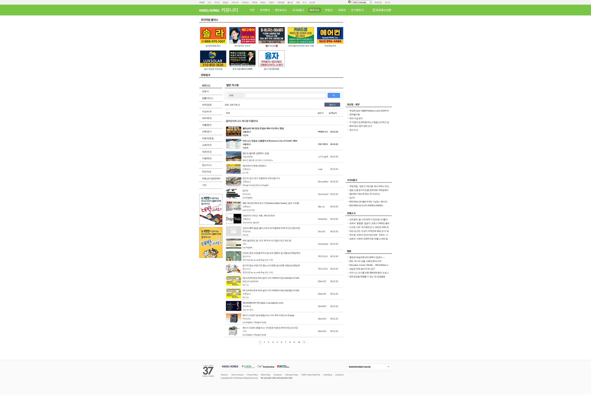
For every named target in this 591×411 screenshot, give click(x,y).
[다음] (304, 342)
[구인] (251, 10)
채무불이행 (354, 114)
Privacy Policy (252, 375)
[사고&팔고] (298, 10)
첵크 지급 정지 (356, 118)
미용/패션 (206, 158)
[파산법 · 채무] (368, 105)
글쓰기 (332, 104)
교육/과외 (206, 145)
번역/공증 (206, 104)
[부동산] (329, 10)
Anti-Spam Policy (291, 375)
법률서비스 (207, 98)
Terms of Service (237, 375)
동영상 (225, 2)
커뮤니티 (235, 2)
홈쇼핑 (290, 2)
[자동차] (342, 10)
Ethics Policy (265, 375)
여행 (298, 2)
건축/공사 (206, 131)
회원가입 (378, 2)
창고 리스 (353, 130)
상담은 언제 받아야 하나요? (362, 269)
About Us (224, 375)
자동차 (271, 2)
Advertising (328, 375)
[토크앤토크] (357, 10)
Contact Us (339, 375)
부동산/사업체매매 (211, 178)
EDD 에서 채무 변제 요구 (360, 126)
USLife (254, 2)
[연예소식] (368, 214)
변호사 (205, 91)
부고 (304, 2)
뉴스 (209, 2)
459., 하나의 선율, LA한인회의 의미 (365, 261)
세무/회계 (206, 118)
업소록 (312, 2)
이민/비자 (206, 111)
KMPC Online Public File (311, 375)
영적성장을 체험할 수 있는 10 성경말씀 (367, 276)
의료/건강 (206, 151)
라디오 (217, 2)
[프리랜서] (264, 10)
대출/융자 (206, 125)
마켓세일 (280, 2)
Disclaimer (278, 375)
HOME (202, 2)
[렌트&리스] (281, 10)
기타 (204, 185)
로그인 (387, 2)
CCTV (352, 197)
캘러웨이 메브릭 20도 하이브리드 (364, 194)
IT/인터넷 (206, 171)
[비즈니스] (315, 10)
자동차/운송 (208, 138)
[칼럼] (368, 252)
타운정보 (245, 2)
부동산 (262, 2)
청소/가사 (206, 165)
